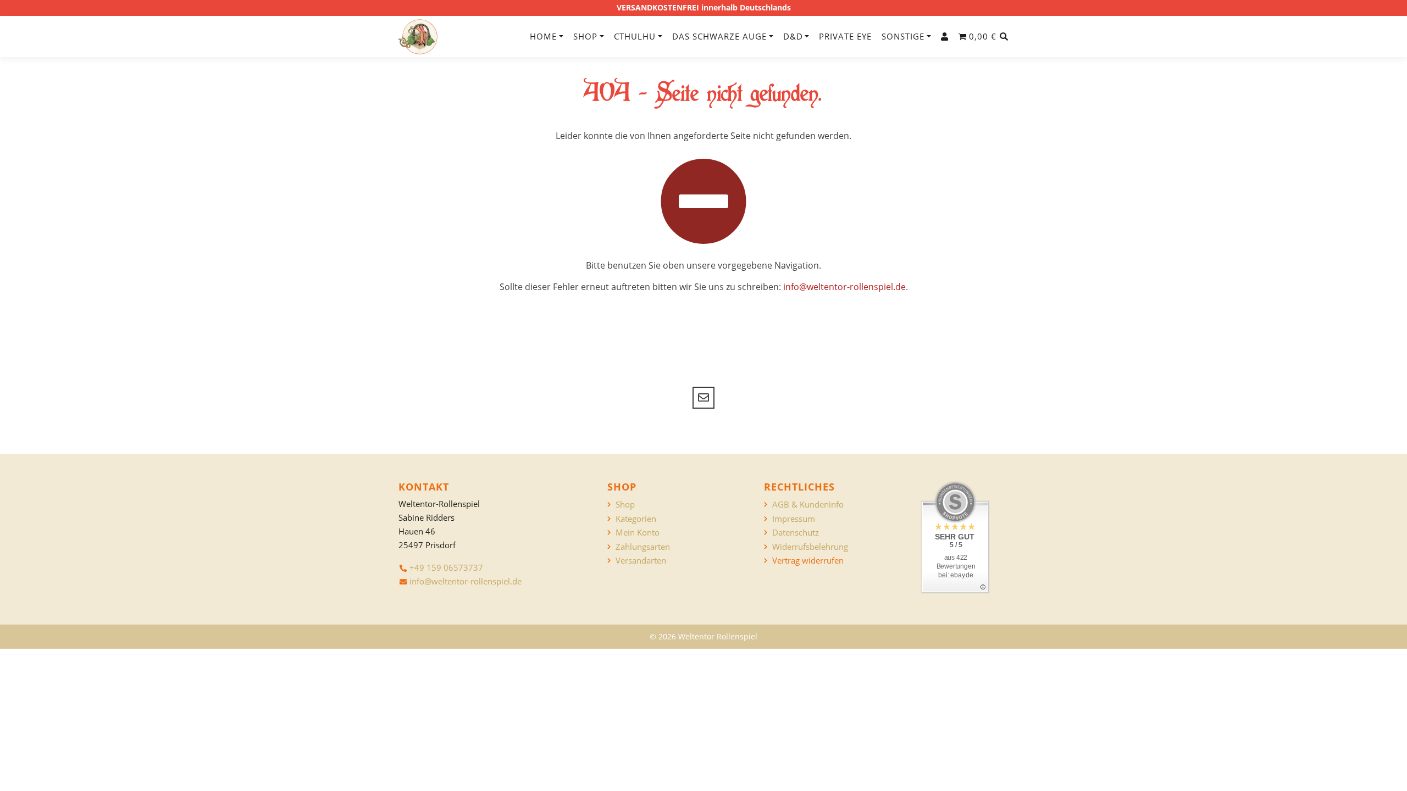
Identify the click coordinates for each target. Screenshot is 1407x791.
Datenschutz (795, 532)
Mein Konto (638, 532)
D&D (793, 36)
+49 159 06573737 (446, 567)
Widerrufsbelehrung (810, 547)
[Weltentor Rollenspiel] (417, 36)
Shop (585, 36)
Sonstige (903, 36)
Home (543, 36)
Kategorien (636, 519)
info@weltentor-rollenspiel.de (844, 287)
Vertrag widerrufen (808, 560)
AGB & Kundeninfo (808, 504)
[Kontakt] (703, 398)
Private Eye (845, 36)
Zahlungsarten (643, 547)
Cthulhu (635, 36)
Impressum (793, 519)
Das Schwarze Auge (719, 36)
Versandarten (641, 560)
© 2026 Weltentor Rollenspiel (703, 636)
